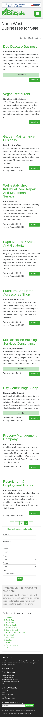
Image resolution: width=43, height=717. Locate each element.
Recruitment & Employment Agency (18, 483)
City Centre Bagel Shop (20, 388)
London (9, 618)
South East (10, 620)
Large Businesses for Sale (10, 679)
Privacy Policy (6, 697)
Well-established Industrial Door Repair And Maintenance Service (19, 191)
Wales (8, 642)
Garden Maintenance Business (19, 138)
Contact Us (5, 691)
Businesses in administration (10, 681)
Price (5, 556)
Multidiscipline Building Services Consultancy (20, 341)
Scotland (9, 640)
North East (10, 635)
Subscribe (29, 705)
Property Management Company (20, 437)
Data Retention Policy (8, 699)
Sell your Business (7, 677)
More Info (34, 80)
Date (4, 570)
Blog (3, 683)
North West (10, 637)
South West (10, 622)
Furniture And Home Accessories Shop (18, 292)
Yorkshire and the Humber (15, 632)
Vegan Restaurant (16, 94)
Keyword (6, 534)
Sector (5, 549)
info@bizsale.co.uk (7, 668)
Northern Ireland (12, 645)
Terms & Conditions (7, 695)
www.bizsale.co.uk (25, 713)
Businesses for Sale (8, 675)
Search (19, 578)
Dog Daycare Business (20, 46)
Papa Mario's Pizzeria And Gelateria (19, 243)
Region (5, 563)
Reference (7, 541)
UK (7, 647)
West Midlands (11, 627)
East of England (12, 630)
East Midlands (11, 625)
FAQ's (3, 693)
